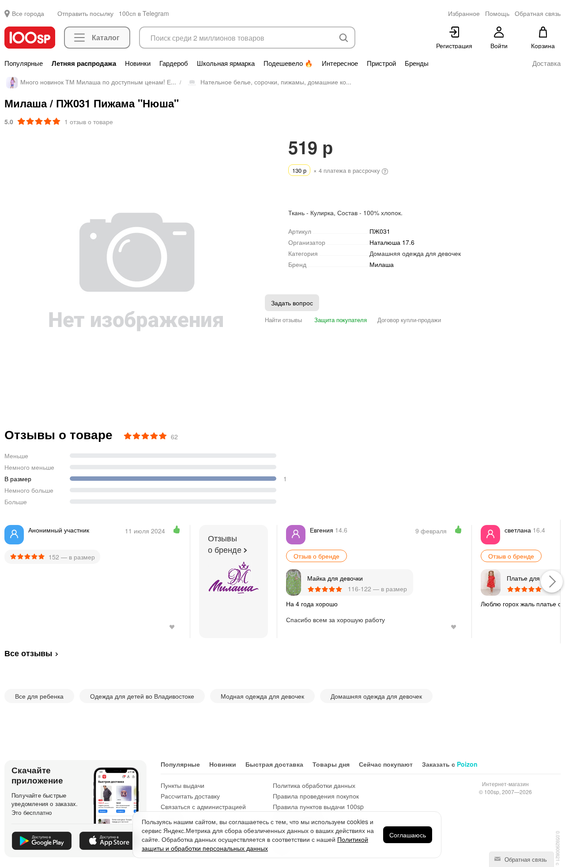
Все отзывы (28, 653)
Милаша (381, 264)
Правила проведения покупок (316, 795)
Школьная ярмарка (226, 63)
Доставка (546, 63)
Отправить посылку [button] (85, 13)
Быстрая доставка (274, 764)
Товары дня (331, 764)
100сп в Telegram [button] (144, 13)
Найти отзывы (283, 320)
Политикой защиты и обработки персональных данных (255, 843)
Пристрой (381, 63)
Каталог (106, 37)
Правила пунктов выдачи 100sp (318, 806)
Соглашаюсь (407, 834)
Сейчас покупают (386, 764)
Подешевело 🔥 (288, 63)
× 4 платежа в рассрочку (337, 170)
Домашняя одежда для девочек (415, 253)
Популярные (23, 63)
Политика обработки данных (314, 785)
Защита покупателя (340, 320)
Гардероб (173, 63)
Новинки (138, 63)
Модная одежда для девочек (262, 696)
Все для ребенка (39, 696)
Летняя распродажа (84, 63)
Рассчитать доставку (190, 795)
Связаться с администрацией (203, 806)
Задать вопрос (292, 302)
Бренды (417, 63)
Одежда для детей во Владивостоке (142, 696)
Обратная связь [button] (538, 13)
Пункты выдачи (182, 785)
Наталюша (391, 242)
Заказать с (450, 764)
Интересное (340, 63)
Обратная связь (525, 859)
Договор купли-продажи (409, 320)
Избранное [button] (464, 13)
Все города (28, 13)
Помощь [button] (497, 13)
